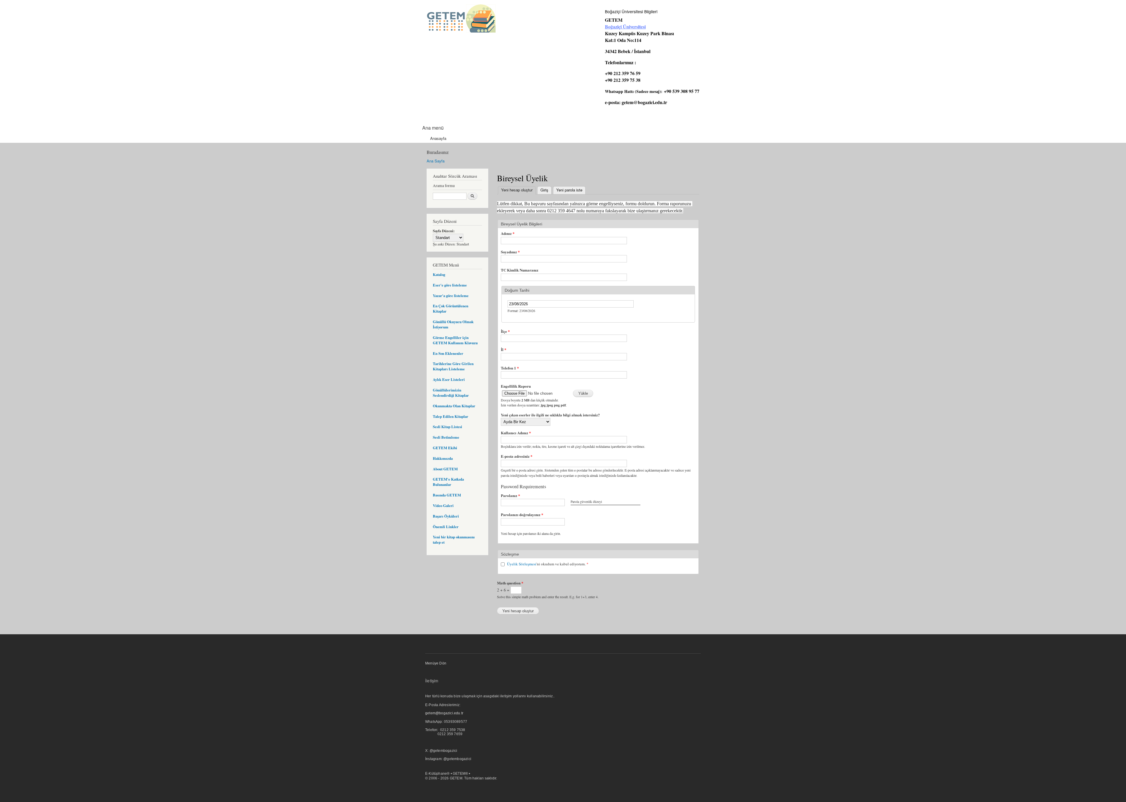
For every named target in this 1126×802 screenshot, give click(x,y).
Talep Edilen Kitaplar (450, 416)
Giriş (544, 190)
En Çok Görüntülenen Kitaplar (450, 308)
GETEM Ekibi (445, 447)
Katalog (439, 274)
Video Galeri (443, 505)
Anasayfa (438, 138)
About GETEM (445, 469)
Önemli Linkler (446, 526)
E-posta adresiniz (517, 456)
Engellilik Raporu (516, 386)
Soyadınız (510, 252)
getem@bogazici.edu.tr (644, 102)
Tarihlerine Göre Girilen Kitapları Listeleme (453, 366)
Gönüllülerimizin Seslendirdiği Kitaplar (451, 392)
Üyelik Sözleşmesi (521, 564)
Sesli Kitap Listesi (447, 426)
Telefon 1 (510, 368)
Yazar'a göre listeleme (451, 295)
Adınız (508, 233)
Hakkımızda (443, 458)
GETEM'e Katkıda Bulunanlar (448, 482)
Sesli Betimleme (446, 437)
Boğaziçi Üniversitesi (625, 26)
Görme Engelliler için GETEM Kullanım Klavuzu (455, 340)
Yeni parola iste (569, 190)
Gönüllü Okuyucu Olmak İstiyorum (453, 324)
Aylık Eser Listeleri (449, 379)
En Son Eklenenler (448, 353)
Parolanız (510, 495)
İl (503, 349)
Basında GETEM (447, 495)
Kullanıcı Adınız (516, 432)
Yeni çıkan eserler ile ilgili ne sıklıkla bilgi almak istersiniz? (550, 415)
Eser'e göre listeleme (450, 285)
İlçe (505, 331)
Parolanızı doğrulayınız (522, 514)
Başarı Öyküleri (446, 516)
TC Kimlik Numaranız (519, 270)
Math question (510, 583)
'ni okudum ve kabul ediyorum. (548, 564)
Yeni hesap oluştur (518, 190)
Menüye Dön (435, 663)
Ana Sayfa (436, 161)
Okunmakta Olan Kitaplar (454, 405)
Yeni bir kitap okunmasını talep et (454, 539)
